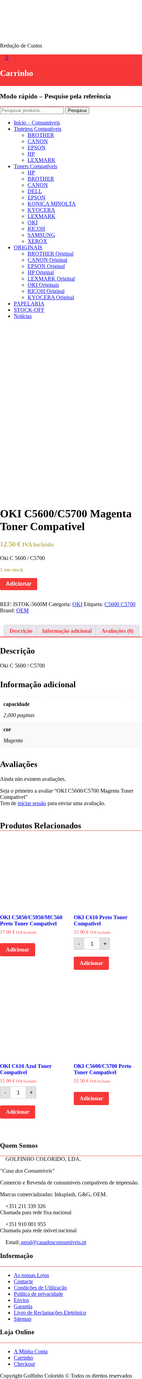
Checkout (24, 1364)
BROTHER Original (50, 254)
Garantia (23, 1306)
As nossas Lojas (31, 1275)
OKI (33, 222)
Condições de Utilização (40, 1288)
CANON (38, 141)
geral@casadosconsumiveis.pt (53, 1242)
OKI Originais (43, 285)
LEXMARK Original (51, 279)
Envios (21, 1300)
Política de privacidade (38, 1294)
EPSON (36, 147)
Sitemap (22, 1319)
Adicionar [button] (17, 950)
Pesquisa (77, 110)
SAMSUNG (41, 235)
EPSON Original (46, 266)
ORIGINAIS (28, 247)
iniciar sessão (32, 803)
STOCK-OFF (29, 310)
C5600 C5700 (119, 604)
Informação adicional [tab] (67, 631)
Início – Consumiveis (37, 123)
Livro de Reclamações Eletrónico (50, 1313)
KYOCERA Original (51, 297)
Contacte (23, 1281)
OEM (22, 610)
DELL (35, 191)
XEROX (37, 241)
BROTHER (41, 135)
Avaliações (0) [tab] (117, 631)
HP (31, 154)
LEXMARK (41, 160)
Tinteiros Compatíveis (37, 129)
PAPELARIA (29, 304)
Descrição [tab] (21, 631)
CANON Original (47, 260)
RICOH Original (46, 291)
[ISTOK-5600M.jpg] (71, 410)
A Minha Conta (31, 1351)
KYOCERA (41, 210)
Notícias (23, 316)
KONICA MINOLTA (52, 204)
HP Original (41, 272)
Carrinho (23, 1358)
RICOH (36, 229)
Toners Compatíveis (35, 166)
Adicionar (18, 584)
